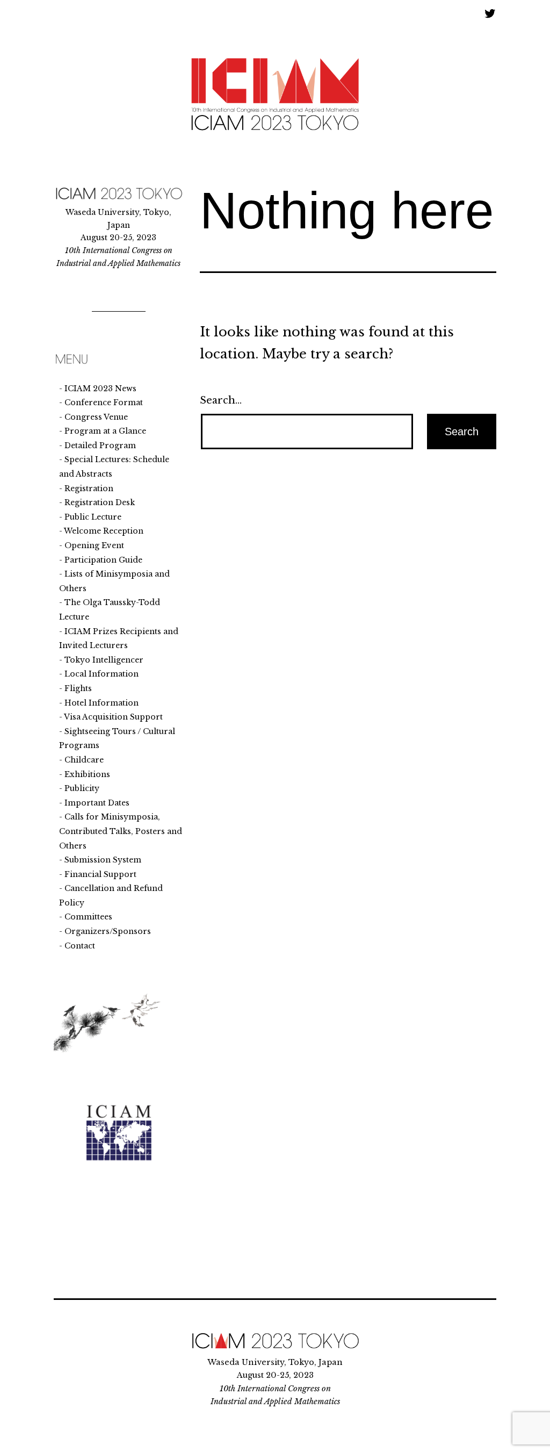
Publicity (81, 788)
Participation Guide (103, 560)
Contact (79, 946)
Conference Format (103, 402)
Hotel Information (101, 703)
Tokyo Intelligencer (103, 660)
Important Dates (96, 803)
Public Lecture (92, 517)
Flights (78, 688)
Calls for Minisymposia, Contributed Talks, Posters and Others (120, 831)
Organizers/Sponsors (107, 931)
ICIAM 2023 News (100, 388)
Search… (221, 400)
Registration (88, 488)
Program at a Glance (105, 431)
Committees (88, 917)
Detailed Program (100, 445)
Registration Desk (99, 502)
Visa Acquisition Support (113, 717)
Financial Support (100, 874)
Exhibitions (87, 774)
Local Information (101, 674)
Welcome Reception (103, 531)
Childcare (84, 760)
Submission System (102, 860)
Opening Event (94, 545)
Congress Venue (96, 417)
